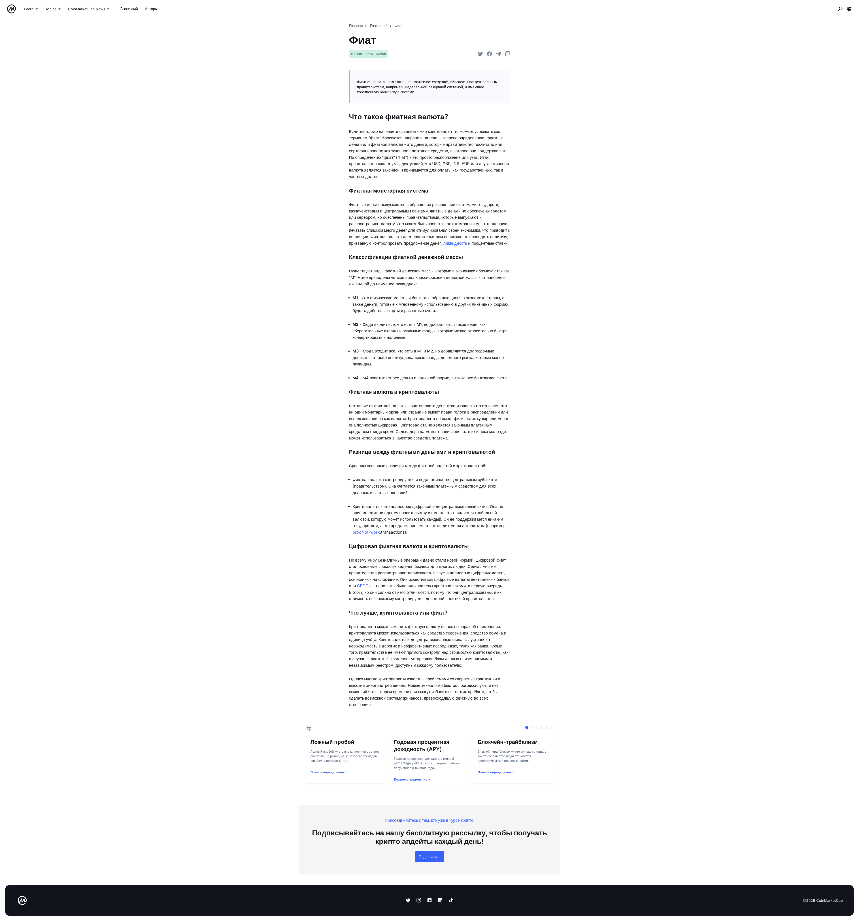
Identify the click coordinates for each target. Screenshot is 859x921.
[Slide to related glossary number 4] (546, 727)
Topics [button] (50, 9)
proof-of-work (366, 532)
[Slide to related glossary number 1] (531, 727)
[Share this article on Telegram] (498, 54)
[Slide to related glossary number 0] (526, 727)
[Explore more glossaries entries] (308, 728)
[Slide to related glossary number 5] (551, 727)
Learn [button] (29, 9)
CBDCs (363, 586)
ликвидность (455, 243)
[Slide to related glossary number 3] (541, 727)
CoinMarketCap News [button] (86, 9)
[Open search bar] (840, 8)
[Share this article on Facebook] (489, 54)
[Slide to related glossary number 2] (536, 727)
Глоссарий (378, 25)
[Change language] (849, 8)
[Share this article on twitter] (480, 54)
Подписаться (429, 856)
